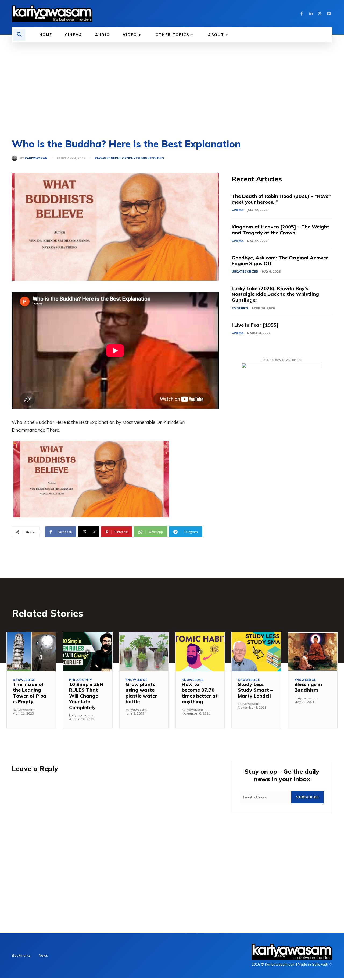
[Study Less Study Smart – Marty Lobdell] (256, 651)
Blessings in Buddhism (308, 687)
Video (159, 158)
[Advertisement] (172, 82)
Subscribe (307, 797)
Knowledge (105, 158)
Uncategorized (245, 271)
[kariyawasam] (16, 158)
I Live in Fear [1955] (255, 325)
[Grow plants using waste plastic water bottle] (144, 651)
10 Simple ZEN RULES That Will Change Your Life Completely (86, 695)
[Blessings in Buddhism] (312, 651)
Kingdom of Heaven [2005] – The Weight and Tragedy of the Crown (280, 230)
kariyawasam (36, 158)
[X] (320, 13)
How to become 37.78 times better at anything (200, 693)
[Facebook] (301, 13)
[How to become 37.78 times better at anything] (200, 651)
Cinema (237, 210)
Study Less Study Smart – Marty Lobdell (255, 690)
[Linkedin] (310, 13)
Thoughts (144, 158)
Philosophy (125, 158)
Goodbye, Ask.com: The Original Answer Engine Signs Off (280, 261)
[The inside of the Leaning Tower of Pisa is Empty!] (31, 651)
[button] (19, 35)
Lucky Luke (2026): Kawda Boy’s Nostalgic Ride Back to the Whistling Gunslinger (275, 294)
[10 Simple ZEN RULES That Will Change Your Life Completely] (87, 651)
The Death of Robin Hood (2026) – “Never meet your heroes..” (281, 199)
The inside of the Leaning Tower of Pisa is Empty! (29, 693)
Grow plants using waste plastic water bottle (141, 693)
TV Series (240, 308)
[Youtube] (329, 13)
